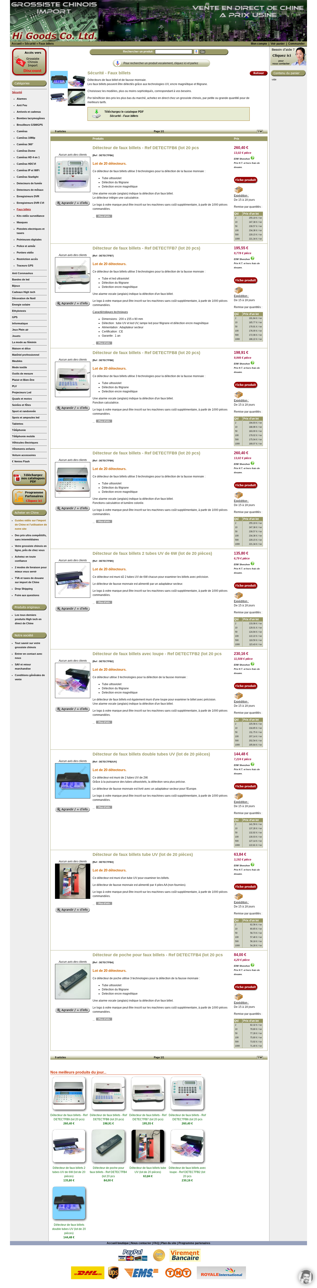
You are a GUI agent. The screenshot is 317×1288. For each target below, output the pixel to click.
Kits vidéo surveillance (30, 215)
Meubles (17, 361)
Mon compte (259, 43)
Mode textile (19, 367)
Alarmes (22, 98)
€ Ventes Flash (21, 461)
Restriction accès (27, 259)
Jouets (16, 336)
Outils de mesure (22, 373)
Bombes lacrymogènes (31, 118)
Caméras (22, 131)
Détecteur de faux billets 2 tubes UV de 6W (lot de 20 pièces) (152, 553)
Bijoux (16, 285)
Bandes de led (20, 279)
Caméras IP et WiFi (28, 170)
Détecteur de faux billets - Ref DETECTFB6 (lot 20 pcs (146, 147)
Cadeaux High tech (23, 292)
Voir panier (278, 43)
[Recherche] (202, 52)
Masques (22, 222)
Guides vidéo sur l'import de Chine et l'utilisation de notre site (31, 524)
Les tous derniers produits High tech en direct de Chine (28, 619)
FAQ (156, 1243)
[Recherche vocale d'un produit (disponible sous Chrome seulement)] (196, 52)
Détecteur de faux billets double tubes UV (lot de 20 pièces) (151, 754)
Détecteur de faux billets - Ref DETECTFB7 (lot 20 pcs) (146, 248)
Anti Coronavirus (22, 273)
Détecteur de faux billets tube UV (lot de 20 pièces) (143, 854)
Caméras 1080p (26, 137)
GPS (14, 317)
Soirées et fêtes (21, 405)
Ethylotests (19, 310)
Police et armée (26, 246)
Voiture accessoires (24, 455)
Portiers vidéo (25, 252)
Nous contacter (141, 1243)
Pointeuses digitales (29, 239)
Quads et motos (22, 398)
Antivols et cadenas (29, 111)
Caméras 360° (25, 144)
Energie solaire (21, 304)
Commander (296, 43)
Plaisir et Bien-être (23, 379)
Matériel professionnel (25, 354)
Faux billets (24, 209)
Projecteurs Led (21, 392)
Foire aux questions (27, 595)
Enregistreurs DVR (28, 196)
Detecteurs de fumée (29, 183)
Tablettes (17, 423)
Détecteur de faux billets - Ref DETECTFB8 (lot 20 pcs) (146, 352)
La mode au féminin (24, 342)
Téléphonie (19, 430)
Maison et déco (21, 348)
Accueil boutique (118, 1243)
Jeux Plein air (20, 329)
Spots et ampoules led (25, 417)
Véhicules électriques (25, 442)
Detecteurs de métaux (30, 189)
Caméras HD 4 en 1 (28, 157)
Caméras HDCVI (26, 163)
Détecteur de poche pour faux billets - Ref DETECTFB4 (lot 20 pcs (158, 955)
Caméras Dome (26, 150)
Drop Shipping (24, 588)
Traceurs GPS (25, 265)
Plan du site (168, 1243)
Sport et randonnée (24, 411)
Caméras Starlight (28, 176)
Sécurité (17, 92)
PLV (14, 386)
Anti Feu (22, 105)
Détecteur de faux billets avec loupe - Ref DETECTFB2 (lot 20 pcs (157, 653)
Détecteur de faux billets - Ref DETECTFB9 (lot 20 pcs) (146, 453)
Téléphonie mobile (23, 436)
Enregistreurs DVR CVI (30, 202)
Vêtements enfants (23, 448)
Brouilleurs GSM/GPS (30, 124)
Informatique (20, 323)
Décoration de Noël (24, 298)
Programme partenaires (194, 1243)
